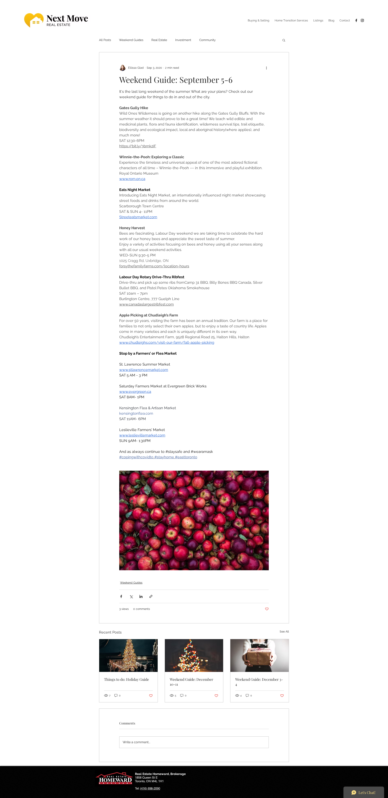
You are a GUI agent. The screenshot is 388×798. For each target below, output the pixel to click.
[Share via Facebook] (121, 596)
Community (207, 40)
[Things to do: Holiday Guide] (128, 655)
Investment (183, 40)
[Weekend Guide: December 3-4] (259, 655)
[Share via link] (151, 596)
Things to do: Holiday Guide (126, 679)
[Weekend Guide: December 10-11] (194, 655)
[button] (284, 40)
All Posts (105, 40)
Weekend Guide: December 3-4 (259, 682)
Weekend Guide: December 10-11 (191, 682)
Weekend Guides (131, 40)
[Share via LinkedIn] (141, 596)
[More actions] (266, 67)
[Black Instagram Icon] (362, 20)
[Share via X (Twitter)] (131, 596)
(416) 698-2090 (150, 788)
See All (284, 631)
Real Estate (159, 40)
